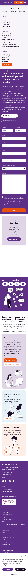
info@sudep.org (20, 100)
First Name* (4, 127)
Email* (3, 142)
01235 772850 (12, 102)
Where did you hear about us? (8, 165)
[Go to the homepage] (8, 2)
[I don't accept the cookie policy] (25, 556)
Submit (14, 210)
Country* (4, 150)
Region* (3, 158)
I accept (7, 569)
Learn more (14, 574)
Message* (4, 173)
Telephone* (4, 135)
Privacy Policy (19, 198)
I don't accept (20, 569)
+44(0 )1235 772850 (7, 472)
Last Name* (17, 127)
